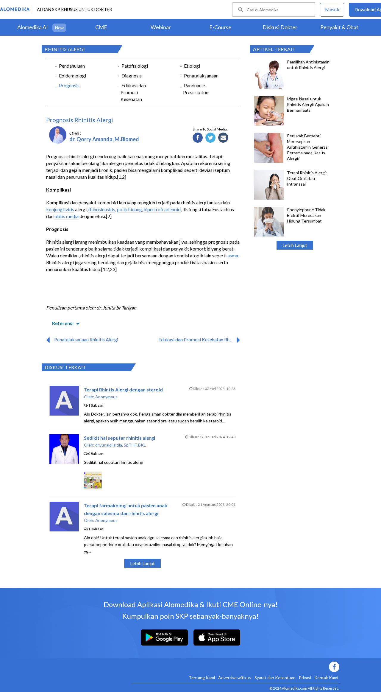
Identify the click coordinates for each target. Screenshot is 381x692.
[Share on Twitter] (210, 138)
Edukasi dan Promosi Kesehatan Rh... (195, 339)
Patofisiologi (134, 66)
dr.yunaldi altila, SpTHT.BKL (120, 444)
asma (232, 255)
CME (101, 27)
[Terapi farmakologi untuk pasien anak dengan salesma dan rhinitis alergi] (64, 529)
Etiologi (192, 66)
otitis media (66, 216)
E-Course (220, 27)
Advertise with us (234, 677)
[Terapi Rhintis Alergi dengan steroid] (64, 413)
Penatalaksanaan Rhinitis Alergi (86, 339)
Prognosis (69, 85)
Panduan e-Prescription (195, 89)
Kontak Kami (326, 677)
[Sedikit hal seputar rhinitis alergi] (64, 462)
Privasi (305, 677)
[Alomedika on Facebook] (235, 667)
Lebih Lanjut (294, 245)
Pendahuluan (72, 66)
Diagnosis (131, 75)
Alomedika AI (32, 27)
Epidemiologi (72, 75)
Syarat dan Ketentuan (275, 677)
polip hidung (129, 209)
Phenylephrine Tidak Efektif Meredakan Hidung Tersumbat (306, 215)
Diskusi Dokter (280, 27)
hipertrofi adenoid (162, 209)
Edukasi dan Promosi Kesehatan (133, 92)
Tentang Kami (202, 677)
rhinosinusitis (101, 209)
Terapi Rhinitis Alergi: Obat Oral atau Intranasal (307, 178)
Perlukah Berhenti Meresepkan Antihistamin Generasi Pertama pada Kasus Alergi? (308, 147)
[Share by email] (223, 138)
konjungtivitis (60, 209)
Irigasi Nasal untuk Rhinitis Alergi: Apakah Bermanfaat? (308, 104)
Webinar (161, 27)
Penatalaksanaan (201, 75)
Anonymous (106, 396)
